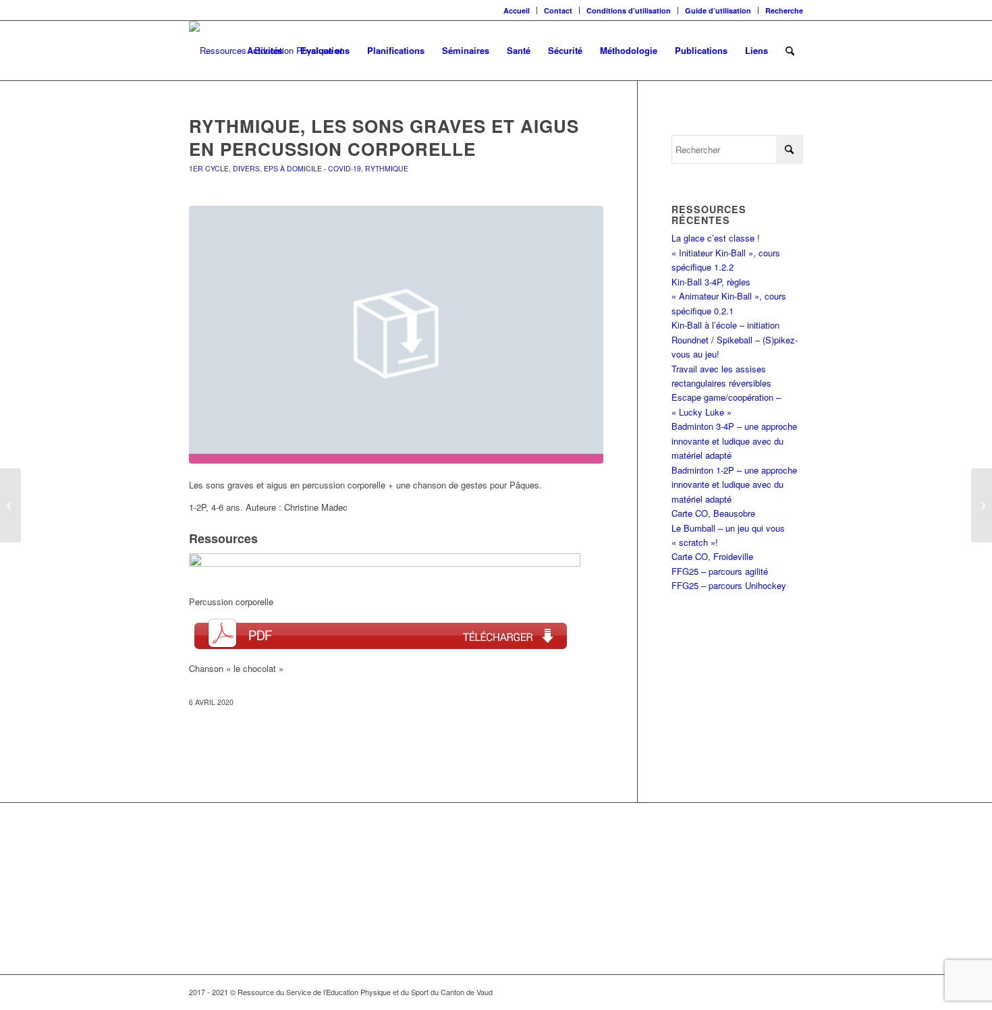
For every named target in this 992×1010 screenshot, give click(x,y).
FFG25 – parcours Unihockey (728, 585)
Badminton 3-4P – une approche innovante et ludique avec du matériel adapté (734, 440)
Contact (558, 10)
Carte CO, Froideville (712, 556)
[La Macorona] (981, 505)
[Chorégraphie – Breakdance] (10, 505)
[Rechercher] (790, 50)
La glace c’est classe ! (715, 237)
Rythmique (386, 168)
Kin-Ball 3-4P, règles (710, 281)
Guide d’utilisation (718, 10)
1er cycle (209, 168)
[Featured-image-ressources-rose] (396, 335)
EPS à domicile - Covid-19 (312, 168)
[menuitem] (517, 10)
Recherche (784, 10)
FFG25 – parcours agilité (719, 571)
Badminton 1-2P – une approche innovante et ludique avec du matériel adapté (734, 484)
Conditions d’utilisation (628, 10)
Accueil (516, 10)
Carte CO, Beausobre (713, 513)
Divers (246, 168)
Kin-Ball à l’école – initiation (725, 324)
